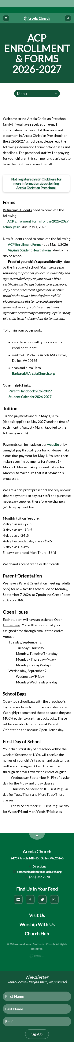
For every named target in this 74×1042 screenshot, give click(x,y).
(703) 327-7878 (39, 877)
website (53, 444)
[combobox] (37, 93)
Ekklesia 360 (37, 956)
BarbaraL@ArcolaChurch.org (33, 374)
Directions (39, 866)
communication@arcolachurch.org (39, 871)
